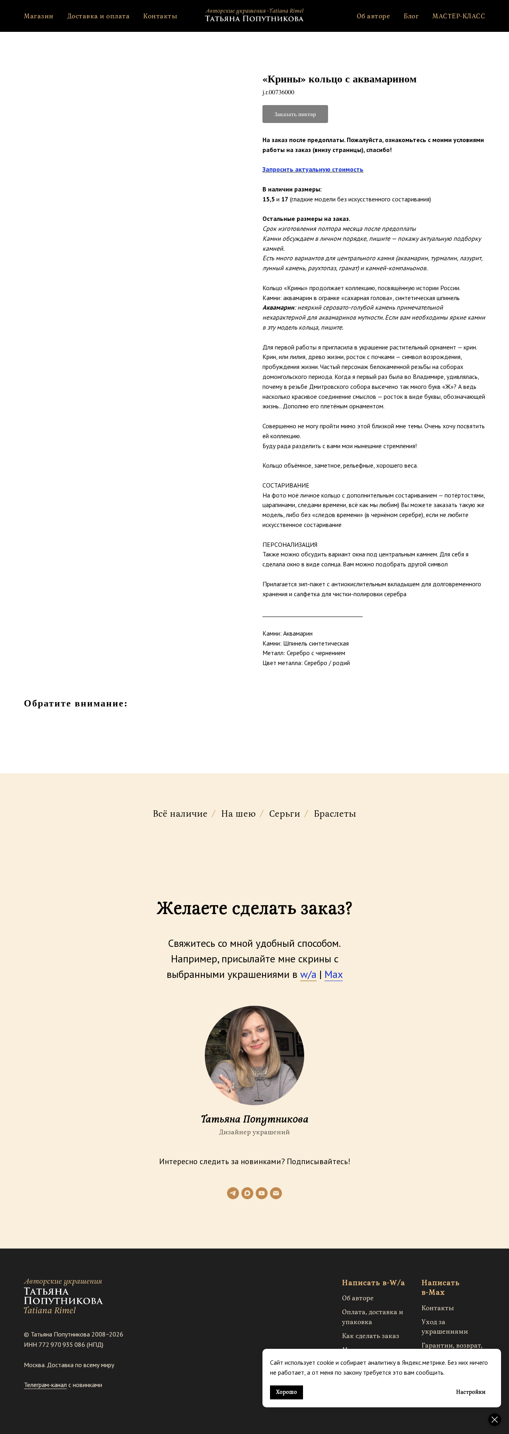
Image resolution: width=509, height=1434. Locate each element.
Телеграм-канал (45, 1385)
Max (333, 974)
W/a (397, 1283)
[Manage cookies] (494, 1419)
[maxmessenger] (247, 1193)
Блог (411, 16)
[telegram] (233, 1193)
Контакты (160, 16)
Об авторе (373, 16)
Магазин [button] (39, 16)
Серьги (284, 814)
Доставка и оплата (98, 16)
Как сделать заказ (370, 1336)
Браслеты (335, 814)
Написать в (364, 1283)
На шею (238, 814)
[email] (276, 1193)
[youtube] (262, 1193)
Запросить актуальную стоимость (312, 169)
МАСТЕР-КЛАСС (458, 16)
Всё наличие (180, 814)
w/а (308, 974)
